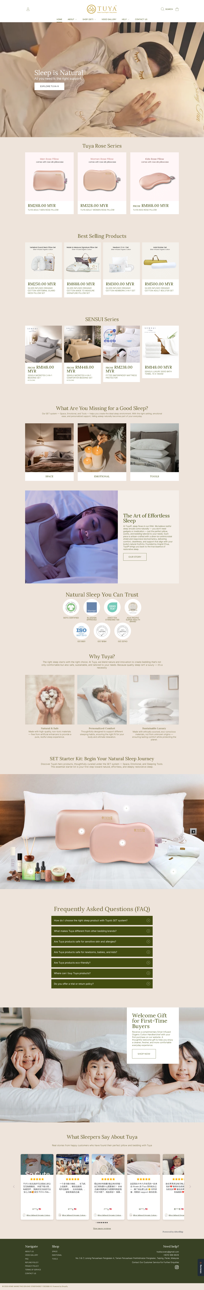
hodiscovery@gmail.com (168, 1252)
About (71, 19)
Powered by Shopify (60, 1286)
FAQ (26, 1259)
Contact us (30, 1273)
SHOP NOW (144, 1053)
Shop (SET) (88, 19)
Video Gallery (31, 1255)
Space (54, 1251)
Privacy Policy (32, 1266)
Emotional (57, 1255)
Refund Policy (31, 1262)
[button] (167, 9)
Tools (55, 1259)
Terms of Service (33, 1270)
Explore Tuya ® (49, 86)
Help (124, 19)
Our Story (135, 556)
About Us (29, 1251)
